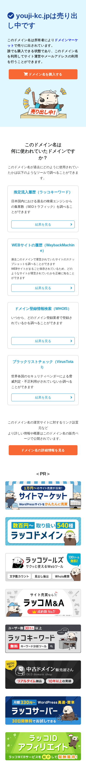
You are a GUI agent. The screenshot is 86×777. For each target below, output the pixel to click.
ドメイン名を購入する (45, 74)
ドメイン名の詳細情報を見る (43, 450)
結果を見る (43, 224)
